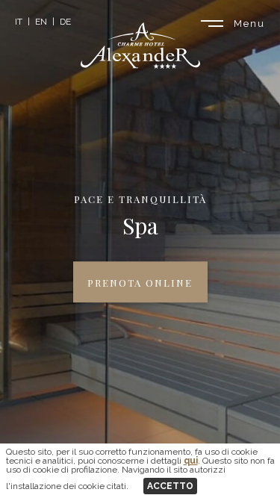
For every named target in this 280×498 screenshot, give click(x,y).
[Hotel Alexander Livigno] (140, 64)
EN (41, 21)
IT (18, 21)
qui (191, 460)
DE (65, 21)
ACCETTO (170, 486)
